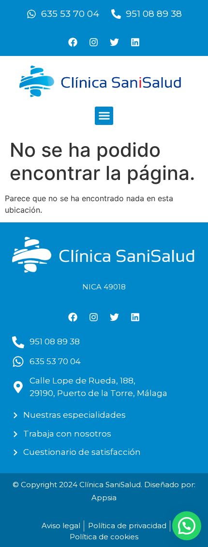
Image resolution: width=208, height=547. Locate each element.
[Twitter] (114, 42)
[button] (104, 116)
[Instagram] (94, 42)
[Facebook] (73, 42)
